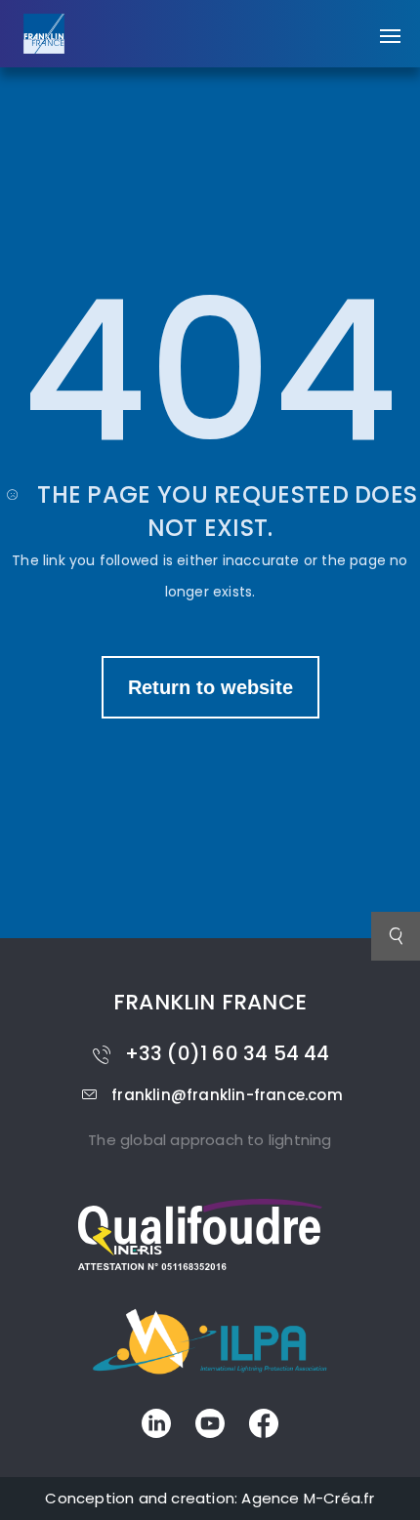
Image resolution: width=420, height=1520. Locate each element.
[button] (390, 26)
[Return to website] (210, 666)
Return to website (210, 687)
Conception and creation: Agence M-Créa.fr (209, 1498)
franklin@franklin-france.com (227, 1095)
